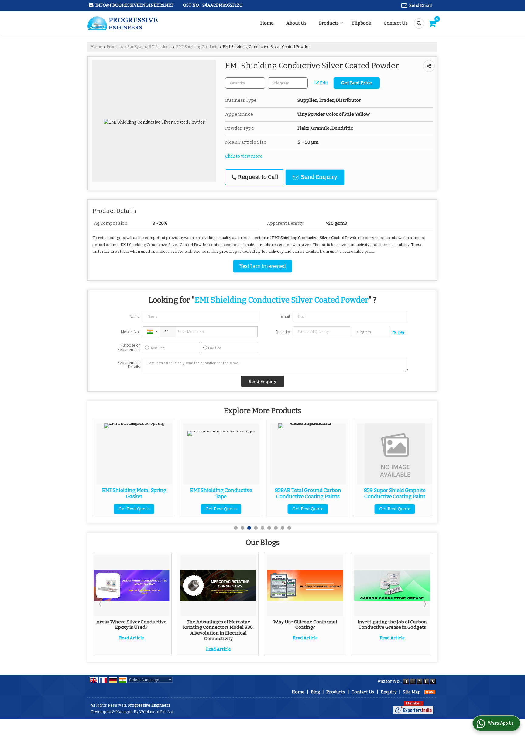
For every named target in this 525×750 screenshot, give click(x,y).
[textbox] (288, 83)
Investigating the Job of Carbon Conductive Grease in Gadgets (392, 624)
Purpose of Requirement (129, 347)
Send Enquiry (318, 177)
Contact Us (396, 23)
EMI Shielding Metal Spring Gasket (105, 493)
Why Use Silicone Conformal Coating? (305, 624)
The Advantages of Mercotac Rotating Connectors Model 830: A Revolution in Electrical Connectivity (218, 630)
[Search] (417, 23)
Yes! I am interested (262, 266)
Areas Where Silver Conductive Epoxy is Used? (131, 624)
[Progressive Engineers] (123, 23)
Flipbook (361, 23)
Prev (101, 604)
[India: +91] (151, 331)
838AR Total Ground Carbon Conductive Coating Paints (279, 493)
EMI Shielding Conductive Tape (192, 493)
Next (424, 604)
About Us (296, 23)
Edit (323, 83)
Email (285, 316)
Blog (315, 692)
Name (134, 316)
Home (267, 23)
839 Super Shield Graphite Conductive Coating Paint (366, 493)
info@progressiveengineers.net (134, 5)
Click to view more (243, 156)
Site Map (411, 692)
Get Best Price (356, 83)
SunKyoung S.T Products (149, 46)
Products (329, 23)
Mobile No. (130, 331)
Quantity (282, 331)
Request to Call (257, 177)
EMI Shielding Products (197, 46)
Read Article (131, 638)
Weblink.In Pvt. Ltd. (156, 711)
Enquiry (388, 692)
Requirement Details (129, 365)
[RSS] (429, 692)
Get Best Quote (105, 509)
